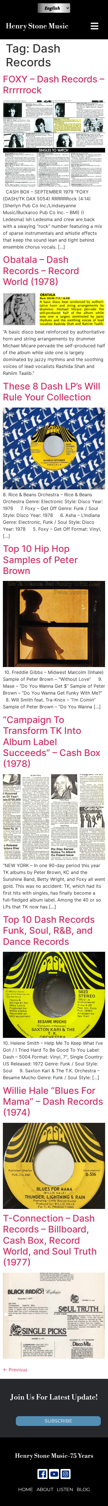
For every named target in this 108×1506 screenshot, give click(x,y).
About (45, 1489)
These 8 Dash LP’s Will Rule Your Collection (51, 392)
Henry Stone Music (37, 26)
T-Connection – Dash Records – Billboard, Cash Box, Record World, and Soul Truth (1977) (50, 1240)
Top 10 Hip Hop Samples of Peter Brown (40, 559)
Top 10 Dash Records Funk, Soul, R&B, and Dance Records (49, 930)
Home (25, 1489)
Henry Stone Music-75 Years (54, 1456)
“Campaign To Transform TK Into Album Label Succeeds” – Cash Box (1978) (52, 742)
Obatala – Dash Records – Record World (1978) (41, 270)
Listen (65, 1489)
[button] (96, 26)
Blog (83, 1489)
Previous (15, 1370)
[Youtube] (54, 1474)
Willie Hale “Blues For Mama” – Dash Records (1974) (53, 1101)
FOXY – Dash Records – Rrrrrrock (53, 84)
